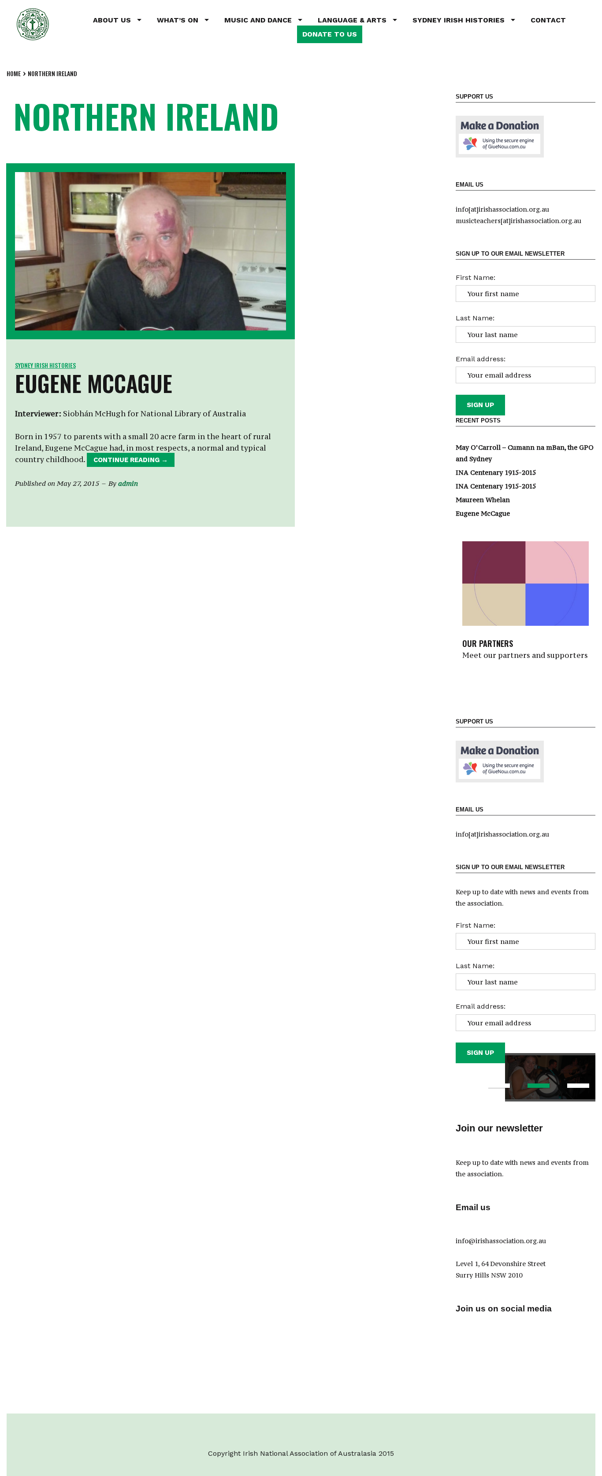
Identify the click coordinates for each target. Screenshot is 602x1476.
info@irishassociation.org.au (501, 1241)
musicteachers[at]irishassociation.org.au (518, 221)
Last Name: (475, 318)
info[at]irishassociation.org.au (502, 209)
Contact (548, 20)
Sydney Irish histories (45, 365)
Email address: (480, 359)
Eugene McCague (93, 383)
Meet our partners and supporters (525, 655)
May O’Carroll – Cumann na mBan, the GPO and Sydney (525, 453)
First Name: (475, 277)
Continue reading (134, 461)
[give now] (500, 136)
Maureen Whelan (483, 500)
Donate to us (329, 34)
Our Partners (487, 643)
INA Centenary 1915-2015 (496, 472)
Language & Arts (352, 20)
